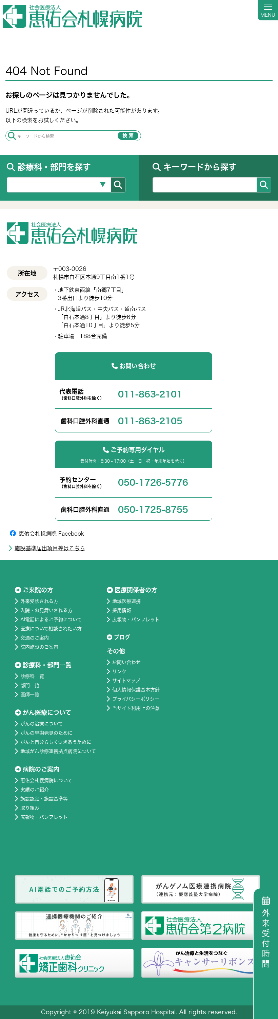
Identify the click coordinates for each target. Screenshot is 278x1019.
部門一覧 (29, 685)
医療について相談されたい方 (51, 628)
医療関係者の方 (136, 590)
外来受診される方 (39, 601)
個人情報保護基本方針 (136, 689)
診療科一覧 (32, 676)
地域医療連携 (126, 601)
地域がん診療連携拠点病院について (58, 751)
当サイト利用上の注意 (136, 708)
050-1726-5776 (153, 482)
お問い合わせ (126, 662)
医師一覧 (29, 694)
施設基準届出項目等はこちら (50, 548)
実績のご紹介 (34, 789)
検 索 (128, 135)
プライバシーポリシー (135, 699)
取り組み (29, 807)
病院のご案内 (41, 769)
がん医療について (47, 712)
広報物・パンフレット (44, 817)
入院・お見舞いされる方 (46, 610)
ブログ (122, 637)
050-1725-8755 (153, 509)
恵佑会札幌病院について (46, 780)
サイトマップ (126, 680)
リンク (119, 671)
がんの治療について (41, 723)
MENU (267, 15)
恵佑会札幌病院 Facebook (51, 533)
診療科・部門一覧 (47, 665)
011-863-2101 (150, 394)
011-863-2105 (150, 421)
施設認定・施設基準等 (44, 798)
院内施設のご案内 (39, 647)
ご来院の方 (38, 590)
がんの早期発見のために (46, 732)
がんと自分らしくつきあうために (55, 742)
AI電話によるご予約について (51, 619)
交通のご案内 (34, 637)
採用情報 (121, 610)
